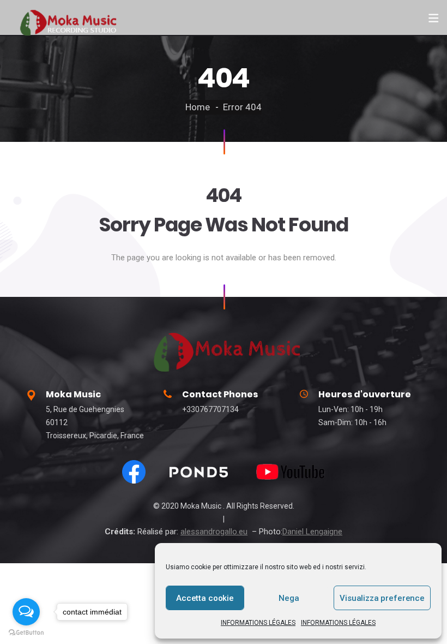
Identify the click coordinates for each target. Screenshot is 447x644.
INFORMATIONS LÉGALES (258, 623)
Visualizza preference (382, 598)
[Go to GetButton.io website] (26, 632)
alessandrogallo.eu (213, 531)
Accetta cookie (205, 598)
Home (197, 107)
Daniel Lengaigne (312, 531)
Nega (289, 598)
